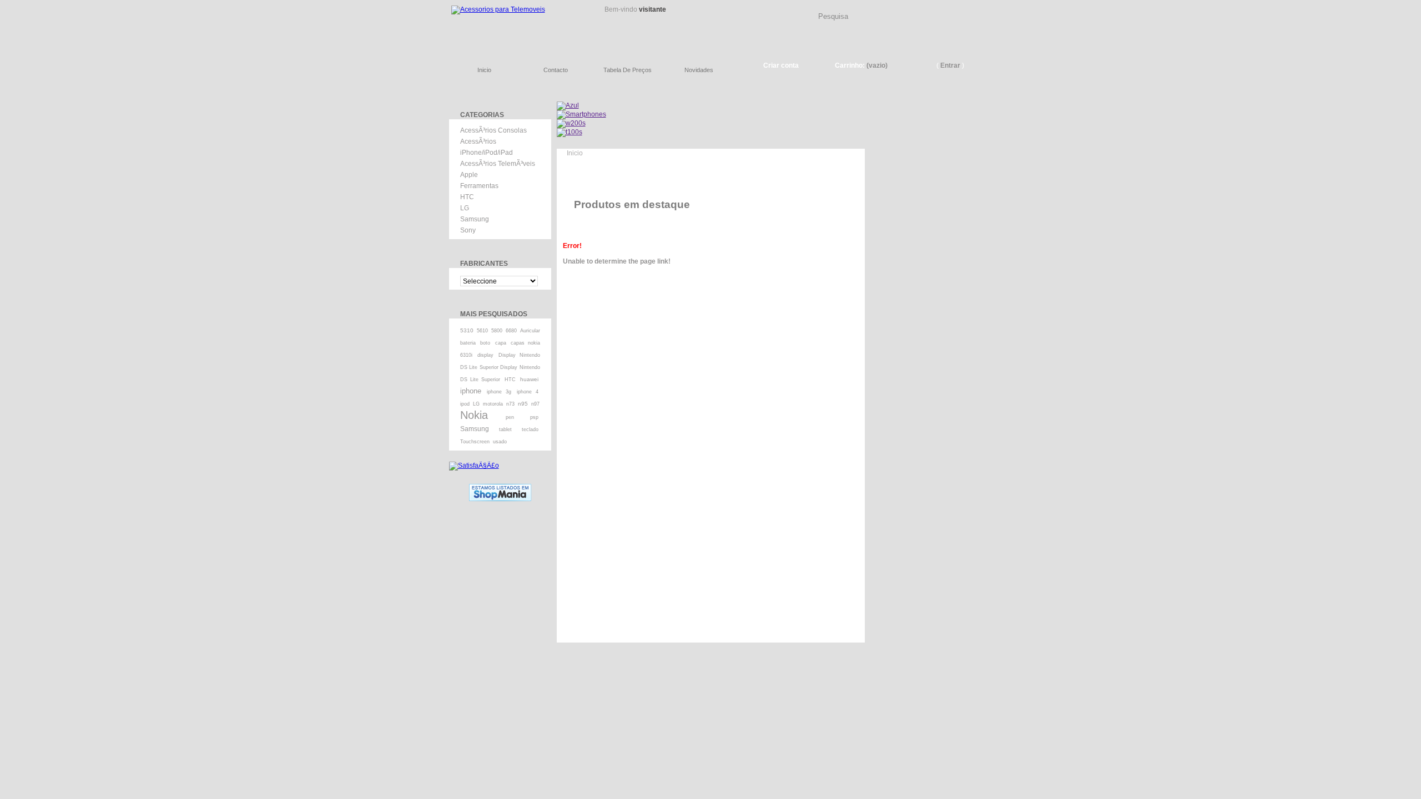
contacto (555, 70)
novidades (698, 70)
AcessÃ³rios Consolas (493, 130)
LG (464, 208)
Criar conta (781, 65)
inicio (484, 70)
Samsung (474, 219)
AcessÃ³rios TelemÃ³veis (497, 164)
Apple (469, 175)
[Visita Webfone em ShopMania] (500, 488)
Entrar (950, 65)
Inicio (575, 153)
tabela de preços (627, 70)
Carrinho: (850, 65)
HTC (467, 197)
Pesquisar (968, 8)
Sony (468, 230)
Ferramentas (479, 186)
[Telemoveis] (516, 25)
